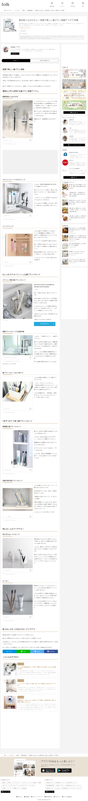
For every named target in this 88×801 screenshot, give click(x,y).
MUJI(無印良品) (50, 785)
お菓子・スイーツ (7, 788)
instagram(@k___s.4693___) (11, 520)
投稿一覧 (14, 53)
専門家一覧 (74, 177)
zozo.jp (6, 320)
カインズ (80, 788)
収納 (4, 782)
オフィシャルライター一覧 (74, 145)
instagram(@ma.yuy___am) (10, 143)
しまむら (58, 788)
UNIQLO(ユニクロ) (70, 785)
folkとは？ (19, 796)
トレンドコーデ (13, 785)
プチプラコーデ (23, 785)
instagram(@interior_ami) (10, 473)
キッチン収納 (33, 782)
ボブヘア (5, 785)
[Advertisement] (30, 162)
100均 (9, 782)
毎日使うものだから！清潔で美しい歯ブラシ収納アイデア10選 (43, 755)
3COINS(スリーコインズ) (69, 788)
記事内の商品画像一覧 (44, 60)
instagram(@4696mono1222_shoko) (12, 361)
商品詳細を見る (44, 323)
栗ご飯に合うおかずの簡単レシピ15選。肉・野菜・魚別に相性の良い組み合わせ (77, 186)
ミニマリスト (16, 782)
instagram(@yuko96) (9, 265)
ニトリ (79, 785)
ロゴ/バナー (57, 796)
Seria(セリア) (50, 782)
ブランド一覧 (50, 791)
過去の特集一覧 (74, 112)
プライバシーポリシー (37, 796)
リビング (25, 782)
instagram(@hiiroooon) (9, 620)
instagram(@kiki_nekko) (10, 412)
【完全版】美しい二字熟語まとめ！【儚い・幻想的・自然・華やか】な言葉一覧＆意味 (77, 194)
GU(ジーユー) (60, 785)
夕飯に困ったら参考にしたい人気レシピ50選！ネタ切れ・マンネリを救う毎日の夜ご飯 (77, 210)
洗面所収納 (23, 30)
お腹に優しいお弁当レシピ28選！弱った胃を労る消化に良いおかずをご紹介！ (77, 217)
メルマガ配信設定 (67, 796)
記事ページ (16, 60)
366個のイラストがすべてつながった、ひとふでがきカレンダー (77, 253)
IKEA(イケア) (50, 788)
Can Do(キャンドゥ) (71, 782)
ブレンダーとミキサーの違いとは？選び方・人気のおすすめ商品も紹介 (77, 261)
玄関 (40, 782)
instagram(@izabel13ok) (10, 219)
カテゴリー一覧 (6, 791)
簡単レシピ (16, 788)
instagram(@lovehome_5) (10, 573)
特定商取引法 (49, 796)
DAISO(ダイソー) (60, 782)
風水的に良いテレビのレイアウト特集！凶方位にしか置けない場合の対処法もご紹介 (77, 202)
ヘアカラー (32, 785)
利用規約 (27, 796)
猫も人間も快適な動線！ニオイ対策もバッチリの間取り (77, 245)
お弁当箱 (24, 788)
